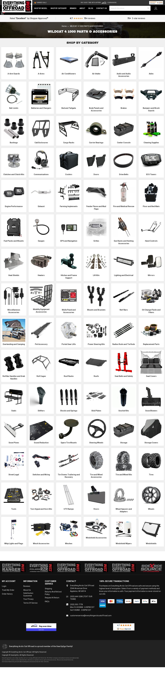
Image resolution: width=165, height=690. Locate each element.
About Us (27, 590)
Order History (7, 594)
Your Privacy (28, 599)
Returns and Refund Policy (53, 593)
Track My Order (8, 590)
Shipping (48, 589)
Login (4, 586)
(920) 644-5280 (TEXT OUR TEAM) (81, 597)
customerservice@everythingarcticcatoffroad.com (91, 616)
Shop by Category (59, 8)
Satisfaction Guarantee (28, 594)
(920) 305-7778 (76, 604)
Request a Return (52, 598)
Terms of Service (30, 603)
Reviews (26, 586)
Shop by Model (40, 8)
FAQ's (47, 601)
